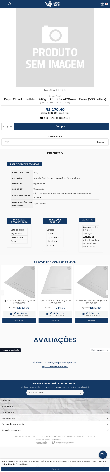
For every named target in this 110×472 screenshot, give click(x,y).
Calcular (101, 142)
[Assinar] (81, 392)
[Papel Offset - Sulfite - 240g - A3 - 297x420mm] (19, 294)
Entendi (55, 469)
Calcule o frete (55, 136)
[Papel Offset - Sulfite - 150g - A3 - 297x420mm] (55, 294)
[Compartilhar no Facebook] (57, 90)
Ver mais (19, 320)
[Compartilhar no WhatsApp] (59, 90)
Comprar (61, 126)
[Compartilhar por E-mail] (65, 90)
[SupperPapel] (52, 4)
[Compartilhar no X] (62, 90)
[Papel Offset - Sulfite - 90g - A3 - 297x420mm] (91, 294)
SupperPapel (55, 96)
